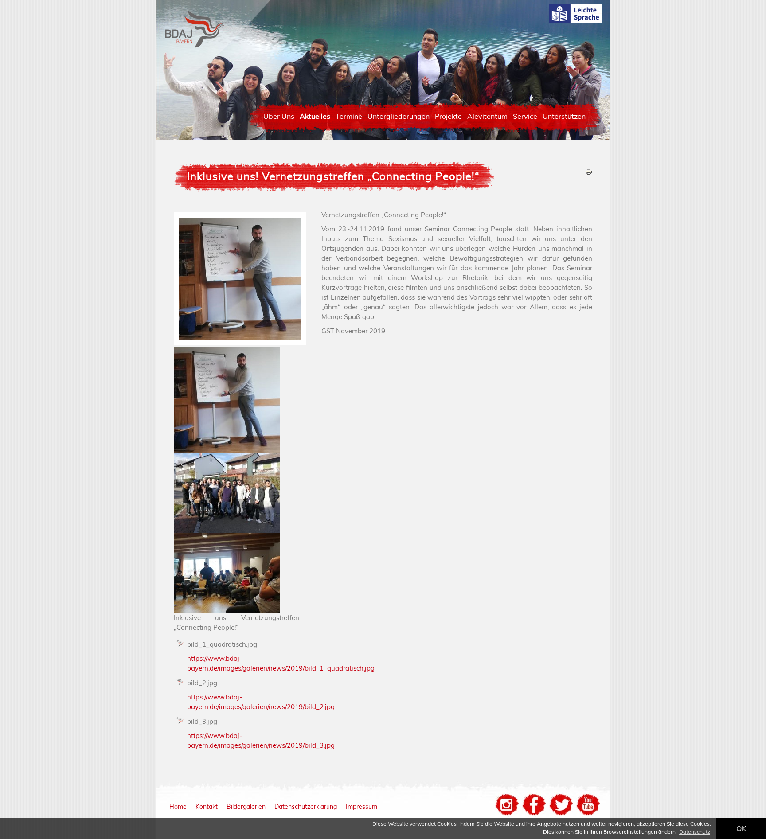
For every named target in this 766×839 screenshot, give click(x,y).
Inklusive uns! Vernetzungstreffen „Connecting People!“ (333, 176)
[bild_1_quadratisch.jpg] (227, 451)
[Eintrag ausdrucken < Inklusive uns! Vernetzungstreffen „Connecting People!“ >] (588, 173)
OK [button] (741, 828)
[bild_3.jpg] (227, 610)
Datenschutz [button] (694, 831)
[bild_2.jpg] (227, 531)
